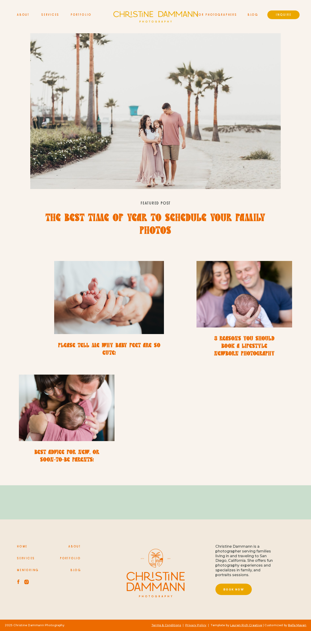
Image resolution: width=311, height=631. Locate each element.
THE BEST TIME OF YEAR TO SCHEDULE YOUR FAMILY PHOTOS (155, 225)
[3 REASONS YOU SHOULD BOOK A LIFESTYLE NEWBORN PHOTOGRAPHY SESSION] (244, 294)
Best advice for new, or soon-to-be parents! (66, 456)
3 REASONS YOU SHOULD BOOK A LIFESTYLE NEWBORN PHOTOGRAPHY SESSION (244, 350)
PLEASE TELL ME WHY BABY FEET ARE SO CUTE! (109, 350)
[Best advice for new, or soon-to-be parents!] (67, 408)
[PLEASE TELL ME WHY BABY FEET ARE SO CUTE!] (109, 297)
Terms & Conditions (166, 625)
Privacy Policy (195, 625)
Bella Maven (297, 625)
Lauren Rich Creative (246, 625)
